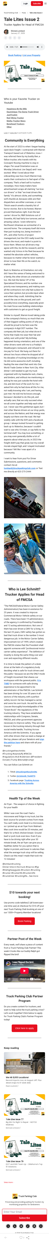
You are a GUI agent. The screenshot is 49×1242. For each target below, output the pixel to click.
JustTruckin (12, 115)
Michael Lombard (18, 31)
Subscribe (37, 3)
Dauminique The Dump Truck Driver (23, 112)
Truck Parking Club (11, 13)
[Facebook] (34, 1226)
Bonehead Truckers (15, 124)
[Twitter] (8, 1226)
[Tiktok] (28, 1226)
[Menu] (45, 3)
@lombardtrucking (11, 863)
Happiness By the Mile (17, 109)
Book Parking (24, 921)
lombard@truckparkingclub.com (20, 468)
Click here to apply (24, 1028)
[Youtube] (21, 1226)
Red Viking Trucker (15, 118)
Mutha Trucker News (16, 121)
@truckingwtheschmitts (14, 750)
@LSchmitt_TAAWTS (25, 776)
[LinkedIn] (14, 1226)
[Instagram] (41, 1226)
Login (25, 3)
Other (9, 127)
